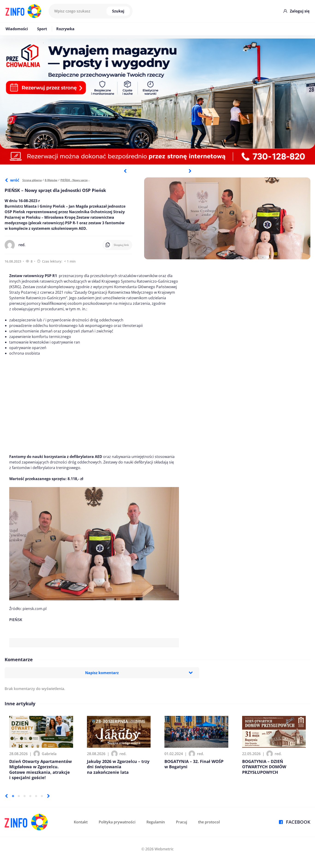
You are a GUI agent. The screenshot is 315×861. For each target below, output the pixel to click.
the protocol (209, 822)
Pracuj (181, 822)
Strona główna (32, 180)
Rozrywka (65, 28)
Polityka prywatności (117, 822)
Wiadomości (17, 28)
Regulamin (155, 822)
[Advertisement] (94, 405)
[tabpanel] (157, 101)
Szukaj (118, 11)
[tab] (13, 796)
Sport (42, 28)
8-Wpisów (51, 180)
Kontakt (81, 822)
